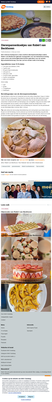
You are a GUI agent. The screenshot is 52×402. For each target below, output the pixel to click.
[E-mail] (46, 40)
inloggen (7, 174)
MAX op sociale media (7, 356)
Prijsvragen (4, 333)
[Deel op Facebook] (40, 40)
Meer (48, 204)
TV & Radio (4, 331)
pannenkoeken (16, 166)
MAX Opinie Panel (32, 328)
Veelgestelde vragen (7, 317)
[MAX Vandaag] (7, 7)
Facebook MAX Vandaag (8, 350)
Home (2, 328)
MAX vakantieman (6, 359)
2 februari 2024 (6, 166)
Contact (3, 320)
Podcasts (3, 342)
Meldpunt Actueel (6, 362)
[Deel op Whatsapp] (43, 40)
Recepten (3, 339)
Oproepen (30, 331)
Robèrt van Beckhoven (28, 166)
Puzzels (3, 336)
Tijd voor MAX (40, 166)
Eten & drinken (4, 40)
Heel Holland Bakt (6, 365)
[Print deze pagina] (49, 40)
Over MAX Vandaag (6, 314)
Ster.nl (38, 181)
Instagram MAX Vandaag (8, 353)
